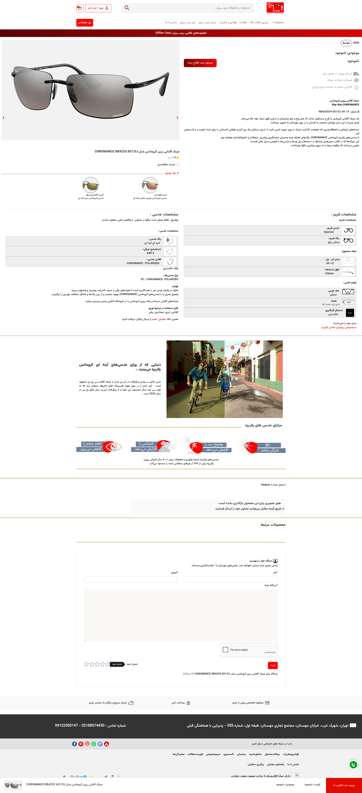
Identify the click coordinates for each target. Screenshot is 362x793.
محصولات (279, 23)
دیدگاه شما (271, 586)
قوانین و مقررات (228, 23)
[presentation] (177, 118)
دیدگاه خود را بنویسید (260, 561)
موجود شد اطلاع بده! (200, 63)
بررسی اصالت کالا (259, 23)
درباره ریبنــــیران (207, 23)
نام (275, 573)
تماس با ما (171, 23)
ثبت (272, 665)
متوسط (346, 43)
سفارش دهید (159, 319)
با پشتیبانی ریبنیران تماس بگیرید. (338, 327)
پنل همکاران (84, 23)
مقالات (243, 23)
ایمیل (174, 573)
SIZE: (356, 43)
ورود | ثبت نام (96, 8)
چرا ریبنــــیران (187, 23)
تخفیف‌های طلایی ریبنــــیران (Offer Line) (181, 33)
